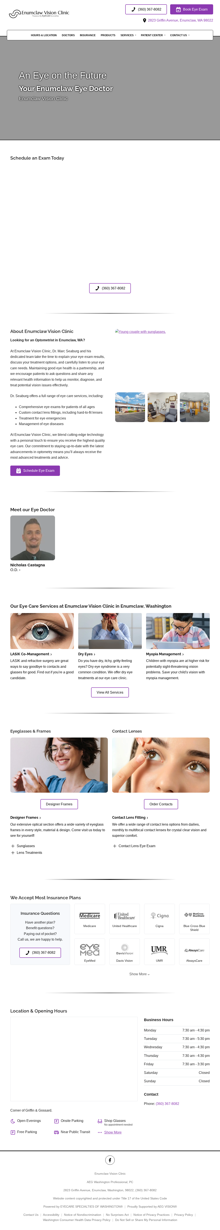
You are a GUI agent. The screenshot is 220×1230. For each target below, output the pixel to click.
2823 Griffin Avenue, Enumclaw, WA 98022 (180, 20)
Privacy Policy (183, 1214)
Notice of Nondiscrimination (82, 1214)
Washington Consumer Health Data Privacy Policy (76, 1220)
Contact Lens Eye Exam (137, 846)
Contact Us (178, 35)
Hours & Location (44, 35)
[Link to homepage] (50, 14)
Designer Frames (24, 817)
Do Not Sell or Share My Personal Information (146, 1220)
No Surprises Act (117, 1214)
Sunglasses (26, 846)
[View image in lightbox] (140, 332)
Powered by (83, 1206)
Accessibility (51, 1214)
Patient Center (152, 35)
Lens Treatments (29, 852)
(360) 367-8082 (167, 1104)
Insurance (88, 35)
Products (108, 35)
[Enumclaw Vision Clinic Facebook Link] (110, 1160)
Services (127, 35)
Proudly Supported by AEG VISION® (152, 1206)
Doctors (68, 35)
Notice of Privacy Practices (151, 1214)
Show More (138, 974)
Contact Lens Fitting (128, 817)
